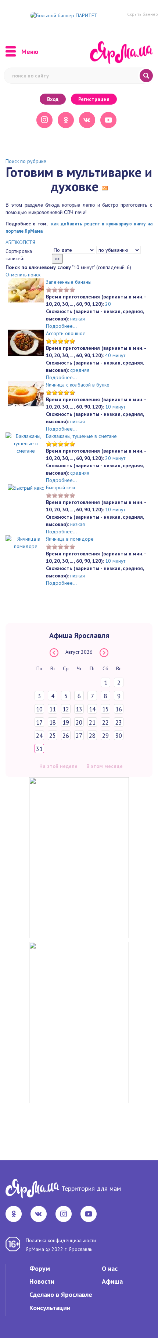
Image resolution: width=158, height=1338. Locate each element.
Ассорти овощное (66, 333)
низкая (77, 318)
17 (39, 722)
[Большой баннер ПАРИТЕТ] (63, 15)
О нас (110, 1268)
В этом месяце (104, 766)
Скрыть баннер (142, 14)
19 (65, 722)
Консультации (50, 1307)
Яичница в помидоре (70, 539)
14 (92, 709)
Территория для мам (91, 1188)
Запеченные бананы (68, 282)
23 (118, 722)
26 (65, 736)
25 (52, 736)
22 (105, 722)
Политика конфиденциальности (61, 1240)
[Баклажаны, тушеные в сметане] (26, 442)
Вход (52, 99)
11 (52, 709)
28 (92, 736)
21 (92, 722)
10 (39, 709)
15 (105, 709)
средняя (79, 370)
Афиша (112, 1281)
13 (79, 709)
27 (79, 736)
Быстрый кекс (61, 487)
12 (65, 709)
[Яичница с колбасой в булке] (26, 393)
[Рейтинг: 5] (60, 340)
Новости (41, 1281)
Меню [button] (29, 51)
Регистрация (93, 99)
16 (118, 709)
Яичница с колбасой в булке (77, 384)
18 (52, 722)
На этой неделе (58, 766)
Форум (39, 1268)
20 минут (115, 458)
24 (39, 736)
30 (118, 736)
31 (39, 749)
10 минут (115, 406)
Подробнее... (61, 326)
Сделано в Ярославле (60, 1294)
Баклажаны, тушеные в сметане (81, 436)
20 (108, 304)
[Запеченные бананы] (26, 289)
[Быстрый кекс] (26, 487)
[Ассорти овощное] (26, 342)
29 (105, 736)
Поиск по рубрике (26, 161)
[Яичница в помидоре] (26, 542)
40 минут (115, 355)
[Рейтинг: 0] (60, 289)
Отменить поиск (23, 274)
